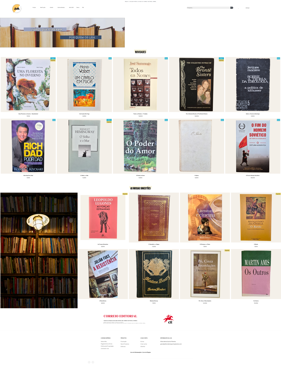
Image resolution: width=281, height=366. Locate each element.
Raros (78, 7)
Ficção (34, 7)
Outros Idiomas (61, 7)
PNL (83, 7)
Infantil (51, 7)
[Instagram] (93, 362)
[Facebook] (89, 362)
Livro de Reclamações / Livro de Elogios (140, 352)
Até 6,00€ (71, 7)
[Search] (231, 8)
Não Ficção (42, 7)
